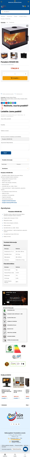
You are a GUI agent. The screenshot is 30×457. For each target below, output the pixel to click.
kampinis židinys (10, 98)
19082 (5, 98)
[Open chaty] (25, 449)
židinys (5, 100)
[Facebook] (11, 424)
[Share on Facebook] (2, 103)
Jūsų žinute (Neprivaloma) (7, 142)
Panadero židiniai (23, 16)
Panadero (22, 98)
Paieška (15, 456)
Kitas (27, 405)
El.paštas (3, 124)
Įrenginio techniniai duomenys (9, 200)
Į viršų (25, 456)
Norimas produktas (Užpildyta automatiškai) (11, 136)
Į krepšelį (15, 78)
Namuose (3, 16)
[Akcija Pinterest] (6, 103)
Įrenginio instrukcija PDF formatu (9, 202)
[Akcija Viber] (13, 103)
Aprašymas (11, 22)
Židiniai (15, 16)
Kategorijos (5, 456)
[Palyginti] (15, 93)
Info (7, 22)
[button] (27, 26)
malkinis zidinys (17, 98)
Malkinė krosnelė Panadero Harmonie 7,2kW (6, 391)
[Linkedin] (16, 424)
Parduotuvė (9, 16)
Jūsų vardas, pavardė (6, 118)
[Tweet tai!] (4, 103)
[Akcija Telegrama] (15, 103)
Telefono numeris (5, 130)
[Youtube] (19, 424)
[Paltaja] (3, 6)
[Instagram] (14, 424)
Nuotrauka (3, 22)
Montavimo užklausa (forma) (14, 2)
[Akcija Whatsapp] (11, 103)
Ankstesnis (4, 405)
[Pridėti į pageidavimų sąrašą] (1, 93)
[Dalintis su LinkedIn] (8, 103)
